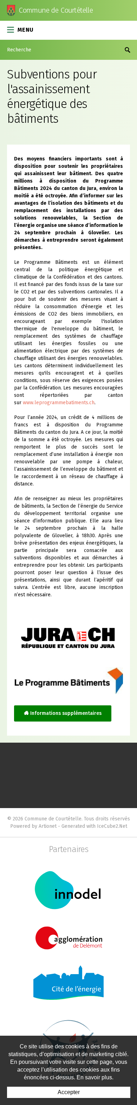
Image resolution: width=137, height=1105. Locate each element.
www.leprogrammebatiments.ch (58, 403)
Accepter (69, 1092)
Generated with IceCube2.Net (94, 826)
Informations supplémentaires (66, 713)
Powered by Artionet (33, 826)
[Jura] (68, 632)
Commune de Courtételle (56, 10)
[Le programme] (68, 681)
